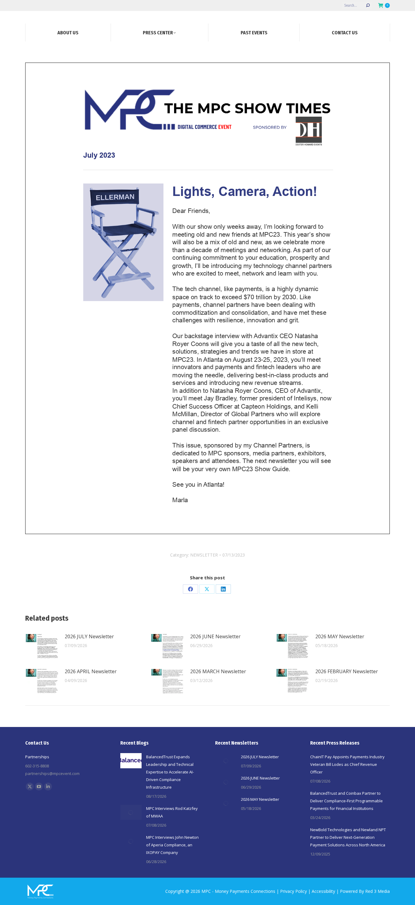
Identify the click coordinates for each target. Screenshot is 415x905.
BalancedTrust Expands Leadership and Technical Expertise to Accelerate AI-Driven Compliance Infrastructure (170, 772)
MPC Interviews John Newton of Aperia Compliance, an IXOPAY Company (172, 845)
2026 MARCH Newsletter (218, 671)
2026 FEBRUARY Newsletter (346, 671)
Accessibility (323, 891)
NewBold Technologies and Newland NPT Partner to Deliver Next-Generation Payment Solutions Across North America (348, 837)
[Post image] (42, 646)
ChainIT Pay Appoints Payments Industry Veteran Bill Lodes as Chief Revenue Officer (347, 764)
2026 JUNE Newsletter (215, 636)
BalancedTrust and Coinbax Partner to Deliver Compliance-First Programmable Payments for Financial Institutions (346, 800)
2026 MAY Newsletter (339, 636)
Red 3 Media (377, 891)
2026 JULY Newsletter (89, 636)
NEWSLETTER (204, 555)
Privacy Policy (293, 891)
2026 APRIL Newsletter (91, 671)
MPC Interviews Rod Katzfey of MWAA (172, 812)
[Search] (368, 5)
